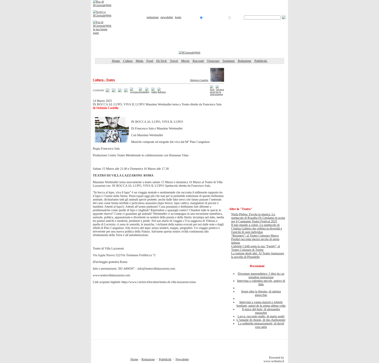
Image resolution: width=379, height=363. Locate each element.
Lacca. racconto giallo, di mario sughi (261, 316)
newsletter (166, 17)
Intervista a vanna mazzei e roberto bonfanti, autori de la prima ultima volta (260, 303)
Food (150, 61)
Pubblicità (261, 61)
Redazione (244, 61)
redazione (153, 17)
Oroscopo (213, 61)
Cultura (127, 61)
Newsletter (182, 359)
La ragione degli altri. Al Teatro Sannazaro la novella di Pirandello (257, 255)
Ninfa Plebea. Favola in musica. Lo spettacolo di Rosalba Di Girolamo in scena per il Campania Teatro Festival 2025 (258, 218)
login (178, 17)
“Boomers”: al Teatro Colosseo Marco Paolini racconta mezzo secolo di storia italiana (255, 239)
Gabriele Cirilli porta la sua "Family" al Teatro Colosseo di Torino (255, 248)
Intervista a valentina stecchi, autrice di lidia (261, 282)
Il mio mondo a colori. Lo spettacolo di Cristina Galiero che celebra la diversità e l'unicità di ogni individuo (256, 228)
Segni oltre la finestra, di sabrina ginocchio (261, 293)
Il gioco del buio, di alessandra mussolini (261, 311)
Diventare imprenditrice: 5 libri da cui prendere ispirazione (261, 275)
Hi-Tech (161, 61)
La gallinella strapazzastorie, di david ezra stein (261, 325)
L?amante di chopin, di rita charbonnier (260, 320)
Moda (139, 61)
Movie (185, 61)
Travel (174, 61)
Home (116, 61)
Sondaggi (228, 61)
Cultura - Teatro (104, 80)
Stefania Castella (199, 80)
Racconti (198, 61)
